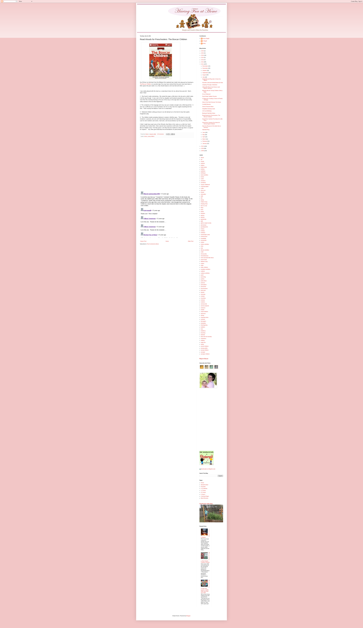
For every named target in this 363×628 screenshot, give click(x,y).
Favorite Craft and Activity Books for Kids (212, 82)
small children (204, 311)
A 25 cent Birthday (207, 111)
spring (202, 315)
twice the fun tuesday (206, 336)
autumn (203, 163)
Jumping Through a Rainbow (209, 84)
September (205, 72)
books (145, 136)
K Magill (205, 41)
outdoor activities (205, 273)
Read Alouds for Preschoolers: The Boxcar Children (211, 116)
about (202, 157)
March (204, 139)
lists (202, 248)
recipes (203, 296)
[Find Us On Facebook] (216, 368)
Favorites (203, 486)
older (202, 265)
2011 (202, 64)
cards (202, 178)
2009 (202, 148)
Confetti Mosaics (206, 104)
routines (203, 302)
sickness (203, 307)
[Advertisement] (211, 419)
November (205, 68)
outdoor (203, 271)
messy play (204, 254)
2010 (202, 146)
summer (203, 319)
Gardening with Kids (206, 503)
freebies (203, 213)
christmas (203, 182)
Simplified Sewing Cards (208, 108)
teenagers (203, 321)
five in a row (204, 205)
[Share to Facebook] (172, 134)
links (202, 246)
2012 (202, 62)
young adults (204, 348)
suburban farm (204, 317)
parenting (203, 277)
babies (202, 165)
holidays (203, 232)
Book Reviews (204, 498)
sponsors (203, 313)
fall (201, 198)
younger (203, 352)
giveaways (203, 225)
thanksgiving (204, 325)
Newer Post (143, 241)
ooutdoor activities (205, 269)
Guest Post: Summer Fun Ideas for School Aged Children (211, 123)
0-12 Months (204, 488)
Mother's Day (204, 261)
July (203, 77)
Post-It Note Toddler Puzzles (209, 96)
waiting (203, 340)
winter (202, 344)
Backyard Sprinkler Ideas (208, 113)
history (202, 229)
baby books (204, 167)
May (203, 134)
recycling (203, 298)
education (203, 194)
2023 (202, 51)
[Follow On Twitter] (211, 368)
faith (202, 196)
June (203, 132)
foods (202, 211)
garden (203, 217)
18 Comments (160, 134)
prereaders (204, 284)
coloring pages (205, 186)
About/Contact (204, 484)
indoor (202, 242)
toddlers (203, 327)
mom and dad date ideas (207, 257)
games (202, 215)
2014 (202, 57)
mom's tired (204, 259)
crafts (202, 188)
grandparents (204, 227)
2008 (202, 150)
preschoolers (204, 288)
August (204, 75)
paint (202, 275)
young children (151, 136)
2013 (202, 59)
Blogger (188, 615)
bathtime (203, 171)
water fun (203, 342)
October (204, 70)
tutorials (203, 334)
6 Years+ (203, 494)
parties (202, 279)
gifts (202, 221)
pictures (203, 282)
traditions (203, 331)
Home (167, 241)
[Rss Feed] (201, 368)
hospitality (203, 238)
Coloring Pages (205, 496)
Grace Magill (206, 38)
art (201, 159)
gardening (203, 219)
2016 (202, 55)
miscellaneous (204, 255)
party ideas (204, 280)
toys (202, 329)
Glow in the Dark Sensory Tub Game (211, 102)
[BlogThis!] (169, 134)
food (202, 209)
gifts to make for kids (206, 223)
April (203, 136)
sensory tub (204, 304)
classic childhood (205, 184)
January (204, 143)
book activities (204, 175)
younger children (205, 354)
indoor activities (205, 244)
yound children (205, 346)
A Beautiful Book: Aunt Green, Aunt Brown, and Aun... (211, 87)
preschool (203, 286)
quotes (202, 292)
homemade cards (205, 234)
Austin (202, 161)
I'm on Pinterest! (206, 94)
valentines (203, 338)
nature (202, 263)
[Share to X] (170, 134)
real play (203, 294)
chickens (203, 180)
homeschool (204, 236)
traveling (203, 332)
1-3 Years (203, 490)
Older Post (190, 241)
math (202, 252)
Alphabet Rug (205, 129)
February (204, 141)
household (203, 240)
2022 (202, 53)
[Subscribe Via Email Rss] (206, 368)
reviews (203, 300)
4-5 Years (203, 492)
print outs (203, 290)
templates (203, 323)
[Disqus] (167, 163)
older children (204, 267)
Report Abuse (203, 358)
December (205, 66)
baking (202, 169)
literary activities (205, 250)
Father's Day (204, 202)
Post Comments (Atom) (153, 244)
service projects (205, 305)
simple (202, 309)
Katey (204, 43)
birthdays (203, 173)
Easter (202, 192)
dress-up (203, 190)
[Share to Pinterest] (174, 134)
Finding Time (204, 204)
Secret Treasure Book (207, 106)
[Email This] (167, 134)
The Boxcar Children (145, 84)
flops (202, 207)
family (202, 200)
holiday (203, 230)
